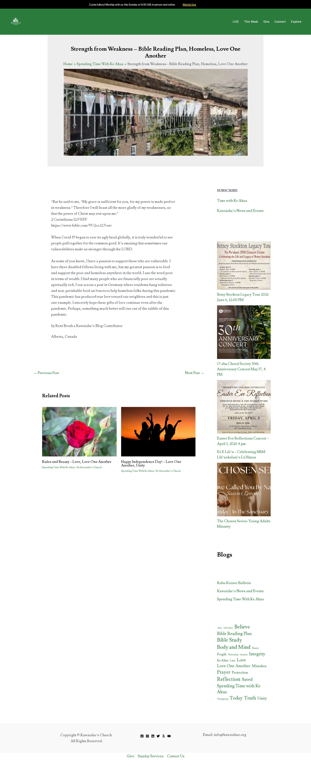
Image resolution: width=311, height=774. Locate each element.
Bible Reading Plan (234, 633)
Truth (250, 698)
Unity (262, 698)
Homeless (243, 655)
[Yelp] (163, 736)
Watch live (189, 4)
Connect (280, 21)
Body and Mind (234, 647)
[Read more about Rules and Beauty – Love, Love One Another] (79, 431)
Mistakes (259, 666)
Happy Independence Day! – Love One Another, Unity (151, 463)
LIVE (236, 21)
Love (241, 660)
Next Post (194, 373)
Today (236, 698)
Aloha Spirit (228, 628)
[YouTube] (169, 736)
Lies (232, 660)
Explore (296, 21)
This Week (251, 21)
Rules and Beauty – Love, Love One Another (76, 461)
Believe (242, 627)
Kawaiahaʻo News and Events (240, 210)
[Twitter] (158, 736)
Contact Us (175, 756)
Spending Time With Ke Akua (58, 467)
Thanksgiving (222, 699)
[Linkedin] (152, 736)
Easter (255, 648)
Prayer (223, 672)
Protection (240, 672)
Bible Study (229, 640)
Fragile (222, 654)
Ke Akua (222, 660)
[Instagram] (147, 736)
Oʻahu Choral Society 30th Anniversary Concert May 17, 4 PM (241, 369)
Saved (247, 679)
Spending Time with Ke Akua (238, 689)
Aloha (219, 628)
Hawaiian (233, 654)
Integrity (257, 654)
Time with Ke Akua (232, 200)
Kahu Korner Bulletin (234, 583)
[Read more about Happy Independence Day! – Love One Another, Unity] (158, 431)
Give (266, 21)
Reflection (228, 679)
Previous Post (46, 373)
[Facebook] (142, 736)
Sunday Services (150, 756)
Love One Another (233, 666)
